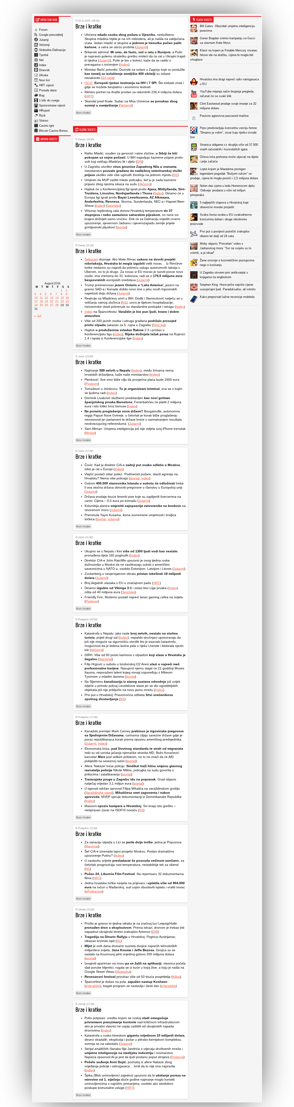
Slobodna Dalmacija (52, 50)
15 (62, 297)
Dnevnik (44, 70)
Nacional (105, 659)
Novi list (44, 80)
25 (41, 305)
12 (46, 297)
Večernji (44, 45)
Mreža (90, 433)
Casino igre (46, 125)
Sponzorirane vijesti (52, 105)
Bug (41, 95)
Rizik (42, 115)
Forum (43, 29)
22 (62, 301)
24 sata (107, 78)
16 (67, 297)
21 (57, 301)
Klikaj (176, 976)
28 (57, 305)
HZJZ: (89, 83)
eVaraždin (93, 986)
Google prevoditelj (51, 34)
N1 (175, 175)
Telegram (91, 259)
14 (57, 297)
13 (51, 297)
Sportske (113, 205)
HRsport (44, 110)
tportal (121, 227)
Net (41, 60)
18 (41, 301)
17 (36, 301)
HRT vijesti (46, 85)
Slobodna (123, 971)
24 (36, 305)
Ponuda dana (48, 90)
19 (46, 301)
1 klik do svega (49, 100)
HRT (89, 96)
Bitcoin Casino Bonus (53, 130)
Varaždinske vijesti (99, 792)
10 (36, 297)
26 (46, 305)
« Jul (37, 316)
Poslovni (92, 384)
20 (51, 301)
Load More (225, 313)
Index (42, 65)
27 (51, 305)
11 (41, 297)
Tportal (43, 55)
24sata (43, 75)
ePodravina (94, 891)
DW (139, 161)
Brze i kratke (83, 112)
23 (67, 301)
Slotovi (43, 120)
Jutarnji (44, 40)
